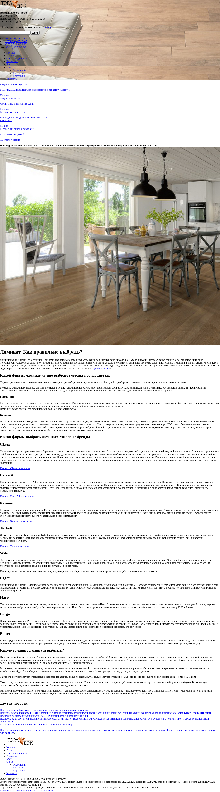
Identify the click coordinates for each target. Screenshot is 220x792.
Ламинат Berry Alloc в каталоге (17, 496)
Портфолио (19, 76)
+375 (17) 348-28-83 (15, 44)
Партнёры (18, 73)
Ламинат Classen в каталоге (15, 468)
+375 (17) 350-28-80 (16, 47)
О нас (9, 67)
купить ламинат (101, 368)
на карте (48, 27)
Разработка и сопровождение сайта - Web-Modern (27, 790)
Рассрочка (12, 61)
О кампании (19, 70)
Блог (9, 64)
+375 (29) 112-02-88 (16, 38)
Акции (10, 55)
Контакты (11, 78)
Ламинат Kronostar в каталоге (16, 521)
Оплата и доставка (16, 58)
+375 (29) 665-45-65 (16, 41)
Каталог (10, 52)
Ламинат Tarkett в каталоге (14, 546)
